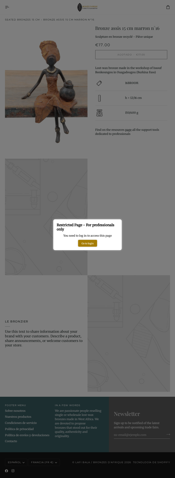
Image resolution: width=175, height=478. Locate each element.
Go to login (88, 243)
